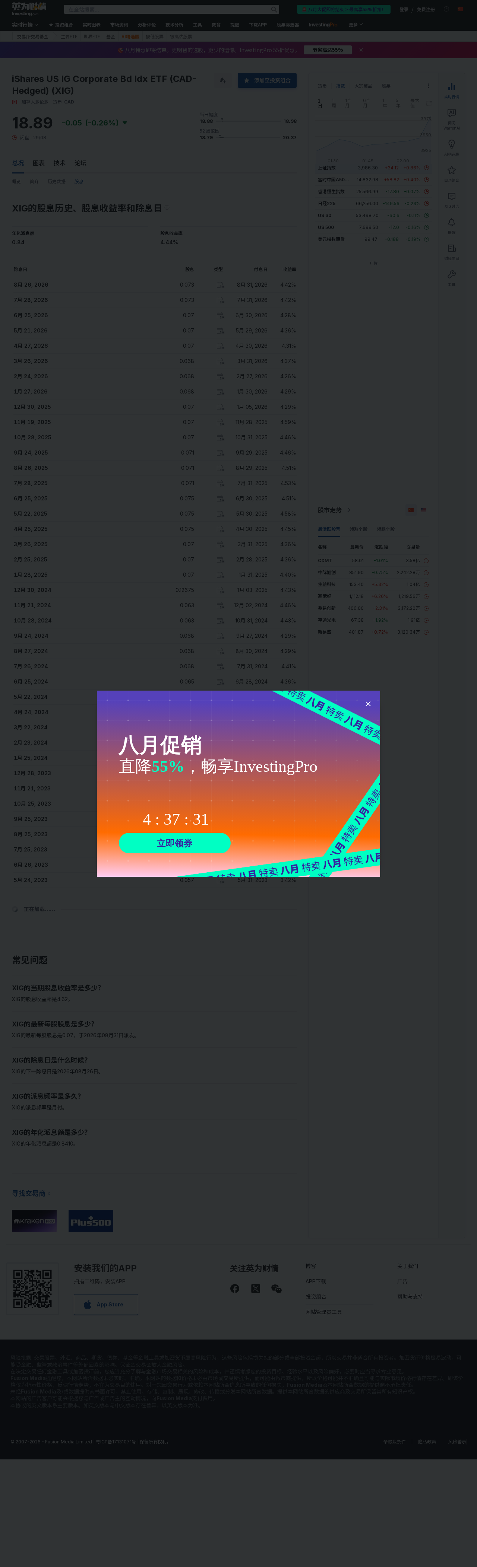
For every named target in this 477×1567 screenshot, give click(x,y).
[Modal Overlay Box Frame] (238, 784)
